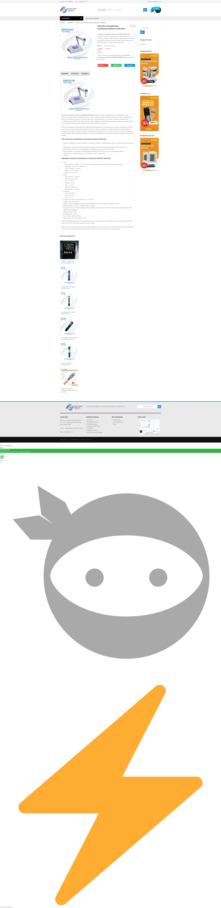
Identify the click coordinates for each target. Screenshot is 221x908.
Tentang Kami (89, 406)
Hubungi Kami (121, 406)
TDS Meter (70, 22)
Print (100, 45)
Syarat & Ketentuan (110, 406)
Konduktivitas (70, 127)
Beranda (62, 22)
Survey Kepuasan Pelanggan (95, 432)
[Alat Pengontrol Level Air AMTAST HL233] (131, 26)
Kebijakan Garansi (99, 406)
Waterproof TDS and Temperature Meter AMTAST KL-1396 (69, 390)
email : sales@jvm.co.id (81, 1)
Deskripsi (65, 73)
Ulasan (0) (74, 73)
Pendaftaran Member (93, 422)
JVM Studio (90, 428)
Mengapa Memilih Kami (93, 426)
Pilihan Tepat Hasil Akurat (154, 1)
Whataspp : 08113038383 (66, 1)
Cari (142, 32)
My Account (90, 420)
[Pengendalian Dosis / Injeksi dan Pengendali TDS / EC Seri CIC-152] (134, 26)
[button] (60, 26)
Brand (114, 424)
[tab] (64, 74)
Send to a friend (110, 45)
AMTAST (100, 52)
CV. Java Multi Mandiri (73, 439)
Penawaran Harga (92, 424)
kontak (93, 227)
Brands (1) (85, 73)
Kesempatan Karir (118, 422)
